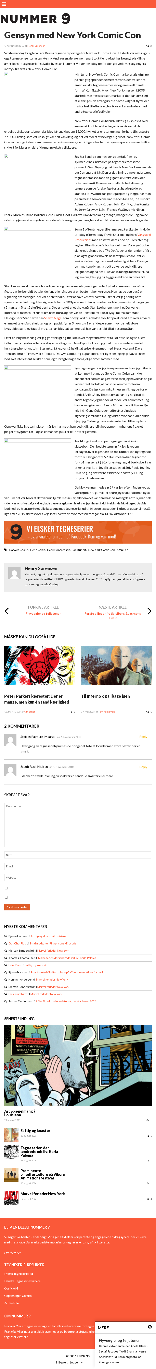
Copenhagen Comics (18, 1295)
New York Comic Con (101, 550)
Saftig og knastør (36, 965)
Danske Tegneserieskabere (22, 1281)
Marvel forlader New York (53, 950)
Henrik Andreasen (58, 550)
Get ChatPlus (17, 943)
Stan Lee (122, 550)
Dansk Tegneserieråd (18, 1273)
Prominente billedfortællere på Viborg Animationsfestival (67, 972)
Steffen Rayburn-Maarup (38, 736)
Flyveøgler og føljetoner (43, 613)
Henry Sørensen (36, 45)
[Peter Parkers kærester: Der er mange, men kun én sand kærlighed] (39, 683)
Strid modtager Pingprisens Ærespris (53, 943)
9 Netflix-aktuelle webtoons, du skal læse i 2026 (66, 1001)
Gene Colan (37, 550)
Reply (143, 736)
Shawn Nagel (53, 318)
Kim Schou (30, 711)
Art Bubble (11, 1303)
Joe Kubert (79, 550)
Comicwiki (11, 1288)
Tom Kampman (106, 711)
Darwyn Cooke (18, 550)
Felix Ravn (15, 965)
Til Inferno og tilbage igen (105, 696)
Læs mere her (12, 1253)
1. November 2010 (71, 736)
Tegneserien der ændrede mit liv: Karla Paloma (66, 958)
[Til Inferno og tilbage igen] (116, 683)
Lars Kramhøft (18, 994)
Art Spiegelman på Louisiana (48, 936)
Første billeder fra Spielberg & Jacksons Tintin (112, 616)
